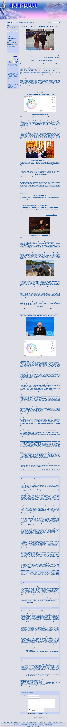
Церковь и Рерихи (16, 722)
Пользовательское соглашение (57, 722)
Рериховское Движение (12, 42)
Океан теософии (10, 33)
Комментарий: (25, 699)
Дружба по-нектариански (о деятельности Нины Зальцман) (13, 65)
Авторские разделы (11, 46)
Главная (8, 25)
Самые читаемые (9, 62)
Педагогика (9, 40)
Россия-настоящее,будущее (12, 44)
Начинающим (10, 22)
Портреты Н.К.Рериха (24, 722)
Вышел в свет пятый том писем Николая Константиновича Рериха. (32, 20)
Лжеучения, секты (16, 62)
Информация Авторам (24, 22)
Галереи (16, 22)
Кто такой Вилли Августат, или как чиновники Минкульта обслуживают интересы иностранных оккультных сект (13, 81)
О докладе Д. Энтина (12, 87)
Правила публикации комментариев (39, 713)
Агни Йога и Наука (10, 36)
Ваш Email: (25, 697)
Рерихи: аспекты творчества (13, 31)
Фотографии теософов (8, 722)
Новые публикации (11, 27)
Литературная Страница (12, 48)
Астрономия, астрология (42, 717)
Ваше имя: (26, 695)
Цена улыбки (11, 86)
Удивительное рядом (47, 722)
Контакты (32, 22)
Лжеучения (41, 722)
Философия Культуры (11, 38)
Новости (8, 29)
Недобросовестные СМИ (33, 722)
